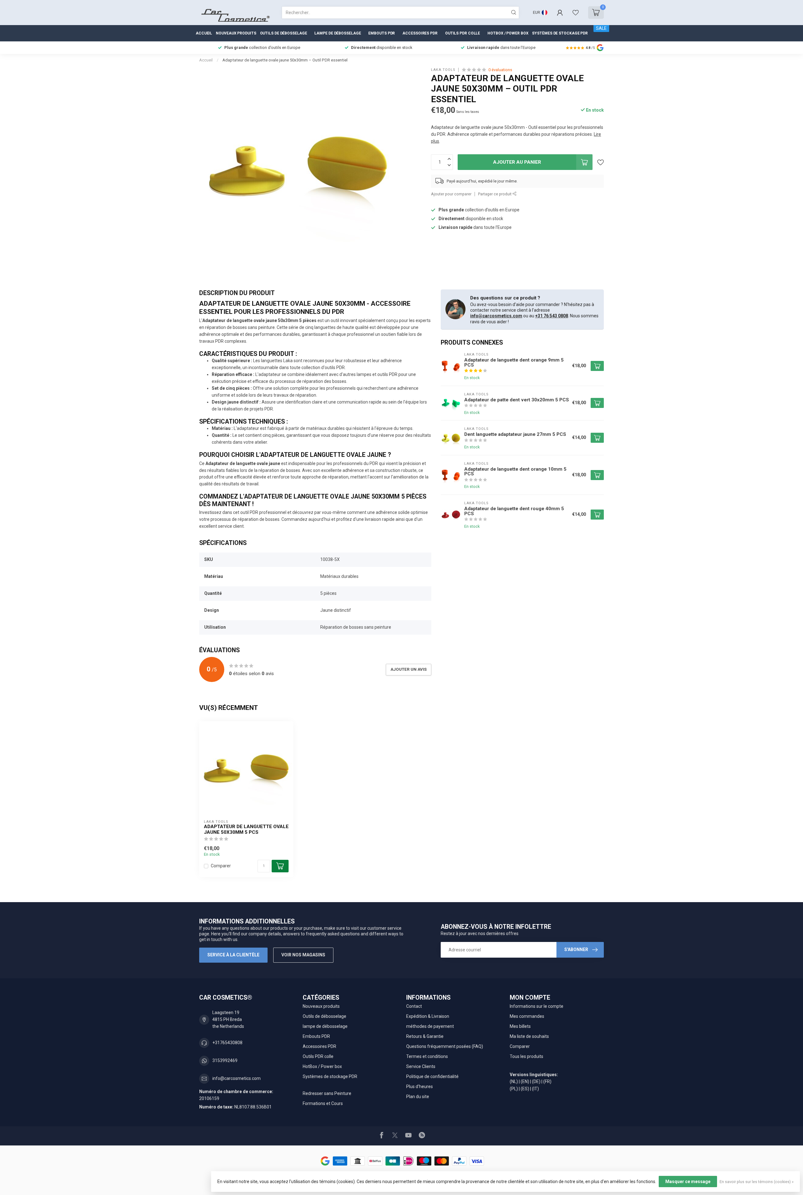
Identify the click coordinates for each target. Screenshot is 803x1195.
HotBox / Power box (507, 33)
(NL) (514, 1081)
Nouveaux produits (236, 33)
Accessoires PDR (420, 33)
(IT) (535, 1088)
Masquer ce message (687, 1181)
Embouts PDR (381, 33)
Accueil (204, 33)
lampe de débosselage (337, 33)
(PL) (514, 1088)
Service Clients (420, 1066)
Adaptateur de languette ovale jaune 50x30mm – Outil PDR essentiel (285, 60)
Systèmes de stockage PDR (560, 33)
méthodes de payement (430, 1026)
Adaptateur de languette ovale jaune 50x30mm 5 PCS (246, 829)
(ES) (525, 1088)
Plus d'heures (419, 1086)
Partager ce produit (495, 194)
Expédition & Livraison (427, 1016)
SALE (601, 28)
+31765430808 (227, 1042)
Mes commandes (527, 1016)
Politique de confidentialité (432, 1076)
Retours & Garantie (425, 1036)
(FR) (547, 1081)
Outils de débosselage (283, 33)
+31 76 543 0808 (551, 315)
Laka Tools (443, 69)
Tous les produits (526, 1056)
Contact (414, 1006)
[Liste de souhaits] (575, 12)
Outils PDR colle (462, 33)
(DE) (536, 1081)
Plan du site (417, 1096)
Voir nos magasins (303, 954)
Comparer (221, 866)
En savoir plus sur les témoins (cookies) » (757, 1181)
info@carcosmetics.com (496, 315)
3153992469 (224, 1060)
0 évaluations (500, 69)
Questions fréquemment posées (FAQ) (444, 1046)
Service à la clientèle (233, 954)
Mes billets (520, 1026)
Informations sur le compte (536, 1006)
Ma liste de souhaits (529, 1036)
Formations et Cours (323, 1103)
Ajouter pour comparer (451, 194)
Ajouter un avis (409, 669)
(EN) (525, 1081)
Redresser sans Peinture (327, 1093)
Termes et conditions (427, 1056)
